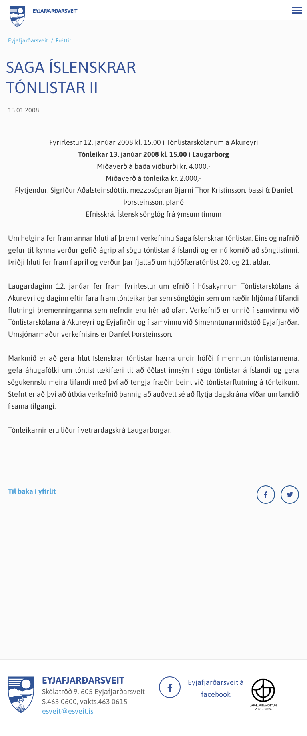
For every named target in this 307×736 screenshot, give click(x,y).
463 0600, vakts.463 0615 (87, 701)
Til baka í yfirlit (32, 491)
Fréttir (63, 40)
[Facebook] (269, 496)
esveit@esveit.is (67, 711)
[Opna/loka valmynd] (297, 10)
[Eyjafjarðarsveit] (21, 710)
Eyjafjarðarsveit (28, 40)
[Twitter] (290, 496)
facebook (170, 687)
